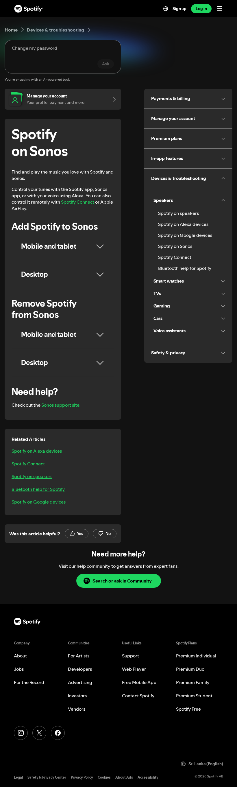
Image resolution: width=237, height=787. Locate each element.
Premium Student (194, 695)
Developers (80, 669)
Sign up (179, 9)
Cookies (104, 777)
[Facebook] (58, 733)
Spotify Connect (77, 202)
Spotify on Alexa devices (37, 451)
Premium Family (193, 682)
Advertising (80, 682)
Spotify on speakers (32, 476)
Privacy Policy (82, 777)
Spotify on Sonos (175, 246)
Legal (18, 777)
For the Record (29, 682)
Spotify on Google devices (39, 502)
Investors (77, 695)
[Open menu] (219, 9)
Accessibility (148, 777)
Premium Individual (196, 656)
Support (130, 656)
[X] (39, 733)
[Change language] (165, 8)
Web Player (134, 669)
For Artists (78, 656)
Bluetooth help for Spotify (38, 489)
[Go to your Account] (112, 99)
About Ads (124, 777)
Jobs (19, 669)
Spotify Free (188, 709)
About (20, 656)
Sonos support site (60, 405)
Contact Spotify (138, 695)
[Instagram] (21, 733)
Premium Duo (190, 669)
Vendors (76, 709)
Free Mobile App (139, 682)
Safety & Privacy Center (46, 777)
